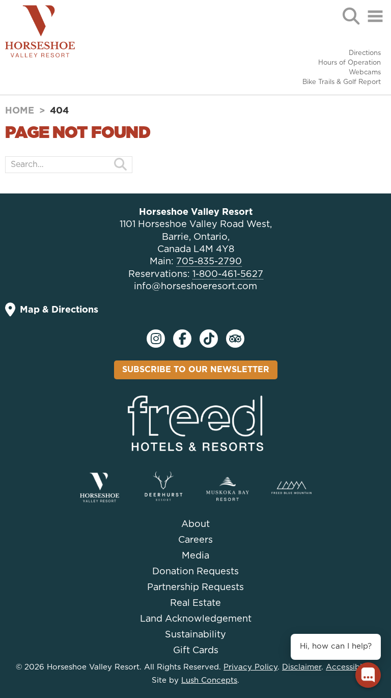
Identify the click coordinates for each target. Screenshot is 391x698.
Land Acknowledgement (196, 619)
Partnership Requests (195, 587)
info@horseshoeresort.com (195, 286)
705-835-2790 (209, 261)
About (195, 524)
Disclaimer (301, 667)
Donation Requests (195, 571)
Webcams (365, 72)
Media (195, 556)
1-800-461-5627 (227, 274)
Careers (195, 540)
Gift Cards (195, 650)
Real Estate (195, 603)
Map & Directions (59, 310)
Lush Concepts (209, 680)
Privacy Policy (250, 667)
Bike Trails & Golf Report (341, 82)
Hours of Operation (349, 63)
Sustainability (195, 634)
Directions (365, 53)
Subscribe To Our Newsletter (195, 370)
